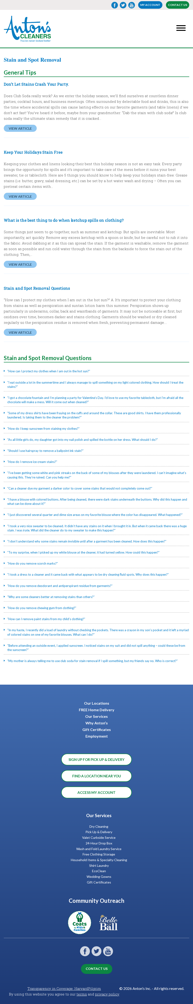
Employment (96, 736)
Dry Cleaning (98, 826)
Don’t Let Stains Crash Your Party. (36, 84)
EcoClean (99, 871)
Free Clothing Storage (99, 854)
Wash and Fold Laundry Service (98, 849)
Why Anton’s (96, 723)
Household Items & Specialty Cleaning (99, 860)
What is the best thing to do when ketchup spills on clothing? (64, 220)
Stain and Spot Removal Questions (37, 288)
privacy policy (107, 994)
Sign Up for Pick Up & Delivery (96, 759)
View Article (20, 128)
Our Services (96, 716)
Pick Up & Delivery (98, 832)
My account (150, 5)
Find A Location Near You (96, 776)
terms (81, 994)
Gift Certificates (96, 729)
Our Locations (96, 703)
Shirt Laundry (99, 865)
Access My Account (96, 792)
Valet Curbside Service (99, 837)
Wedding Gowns (99, 877)
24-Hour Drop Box (99, 843)
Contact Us (177, 5)
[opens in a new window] (82, 931)
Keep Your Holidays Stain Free (33, 152)
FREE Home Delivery (96, 709)
